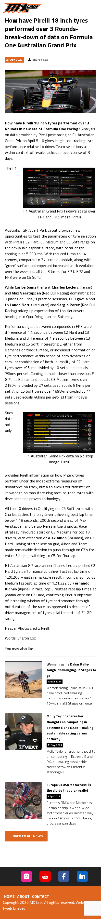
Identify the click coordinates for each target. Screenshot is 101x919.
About (23, 896)
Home (9, 896)
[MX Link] (22, 8)
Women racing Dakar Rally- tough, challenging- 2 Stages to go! (71, 670)
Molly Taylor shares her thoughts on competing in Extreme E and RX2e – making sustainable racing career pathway (70, 727)
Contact (40, 896)
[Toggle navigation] (91, 8)
